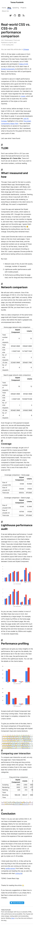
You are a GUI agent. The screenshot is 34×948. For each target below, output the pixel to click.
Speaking (16, 8)
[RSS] (23, 15)
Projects (23, 8)
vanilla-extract (10, 868)
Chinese (26, 49)
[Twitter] (10, 15)
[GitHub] (15, 15)
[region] (17, 348)
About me (5, 11)
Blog (9, 8)
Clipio (12, 918)
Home (4, 8)
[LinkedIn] (19, 15)
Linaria (23, 96)
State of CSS (23, 64)
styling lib (18, 873)
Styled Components (8, 69)
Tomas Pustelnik (17, 2)
